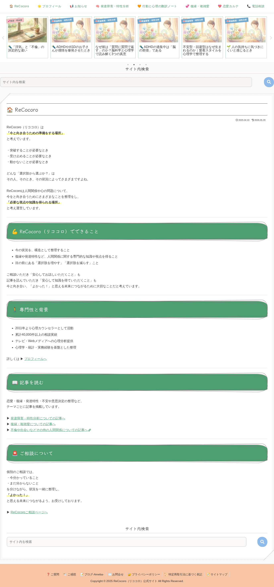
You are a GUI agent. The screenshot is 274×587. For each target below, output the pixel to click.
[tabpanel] (27, 37)
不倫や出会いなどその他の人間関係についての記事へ (49, 430)
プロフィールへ (35, 359)
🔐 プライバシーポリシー (144, 574)
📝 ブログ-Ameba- (92, 574)
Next (271, 38)
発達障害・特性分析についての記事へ (38, 418)
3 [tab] (140, 65)
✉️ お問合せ (116, 574)
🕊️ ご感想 (69, 574)
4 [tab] (146, 65)
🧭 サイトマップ (216, 574)
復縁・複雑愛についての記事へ (33, 424)
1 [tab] (128, 65)
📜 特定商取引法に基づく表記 (183, 574)
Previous (3, 38)
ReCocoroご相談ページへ (29, 512)
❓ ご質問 (53, 574)
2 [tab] (134, 65)
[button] (269, 82)
